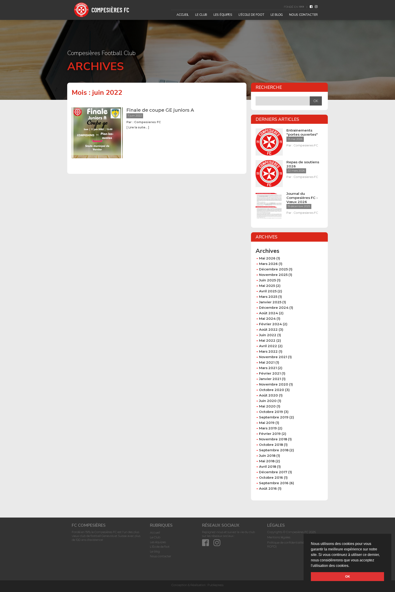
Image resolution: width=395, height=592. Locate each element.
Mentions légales (278, 537)
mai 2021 (267, 362)
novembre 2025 (273, 274)
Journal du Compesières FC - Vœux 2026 (302, 198)
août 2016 (268, 488)
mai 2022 (267, 340)
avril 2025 (268, 291)
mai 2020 (267, 406)
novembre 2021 (273, 357)
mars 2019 (268, 428)
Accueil (182, 15)
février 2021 (270, 373)
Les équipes (223, 15)
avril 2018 (267, 466)
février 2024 (270, 324)
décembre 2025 (273, 269)
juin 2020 (268, 401)
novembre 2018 (273, 439)
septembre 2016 (273, 483)
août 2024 (268, 313)
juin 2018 (267, 455)
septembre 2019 (273, 417)
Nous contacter (303, 15)
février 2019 (270, 433)
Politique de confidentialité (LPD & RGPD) (290, 544)
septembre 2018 (273, 450)
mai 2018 (267, 461)
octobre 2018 (271, 444)
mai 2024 (267, 318)
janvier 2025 (270, 302)
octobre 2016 (271, 477)
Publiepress (216, 585)
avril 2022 (268, 346)
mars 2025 (268, 296)
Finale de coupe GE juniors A (160, 110)
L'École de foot (251, 15)
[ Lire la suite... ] (137, 127)
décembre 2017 (273, 472)
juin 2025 (267, 280)
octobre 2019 (271, 412)
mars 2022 (268, 351)
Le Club (201, 15)
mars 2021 (268, 368)
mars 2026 (268, 264)
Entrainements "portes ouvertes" (302, 132)
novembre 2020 (273, 384)
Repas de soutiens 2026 (302, 164)
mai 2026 (267, 258)
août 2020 (268, 395)
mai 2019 (267, 422)
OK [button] (347, 576)
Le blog (277, 15)
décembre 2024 (273, 307)
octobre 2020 (271, 390)
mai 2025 (267, 285)
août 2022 (268, 329)
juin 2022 (267, 335)
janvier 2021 (270, 379)
